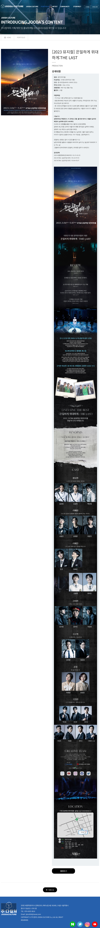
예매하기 (63, 871)
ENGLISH (95, 7)
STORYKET (76, 6)
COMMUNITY (64, 6)
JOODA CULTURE (32, 6)
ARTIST (55, 6)
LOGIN (87, 7)
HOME (8, 37)
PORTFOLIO (45, 6)
